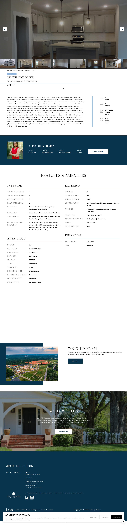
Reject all (93, 517)
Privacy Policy (94, 510)
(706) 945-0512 (30, 485)
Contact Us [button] (63, 431)
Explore (75, 361)
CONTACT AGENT (98, 151)
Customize (105, 517)
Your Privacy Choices (63, 523)
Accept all (117, 517)
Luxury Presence (46, 510)
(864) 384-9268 (47, 152)
